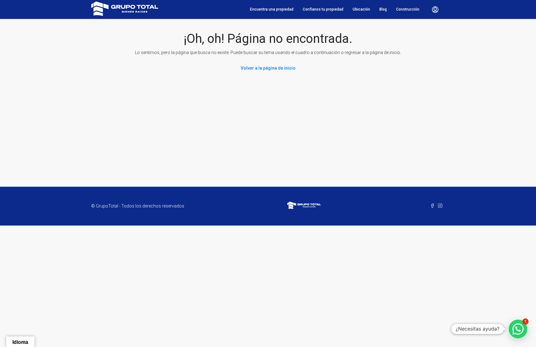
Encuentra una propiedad (271, 9)
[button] (518, 329)
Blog (383, 9)
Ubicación (361, 9)
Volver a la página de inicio (268, 68)
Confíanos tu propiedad (323, 9)
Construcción (407, 9)
